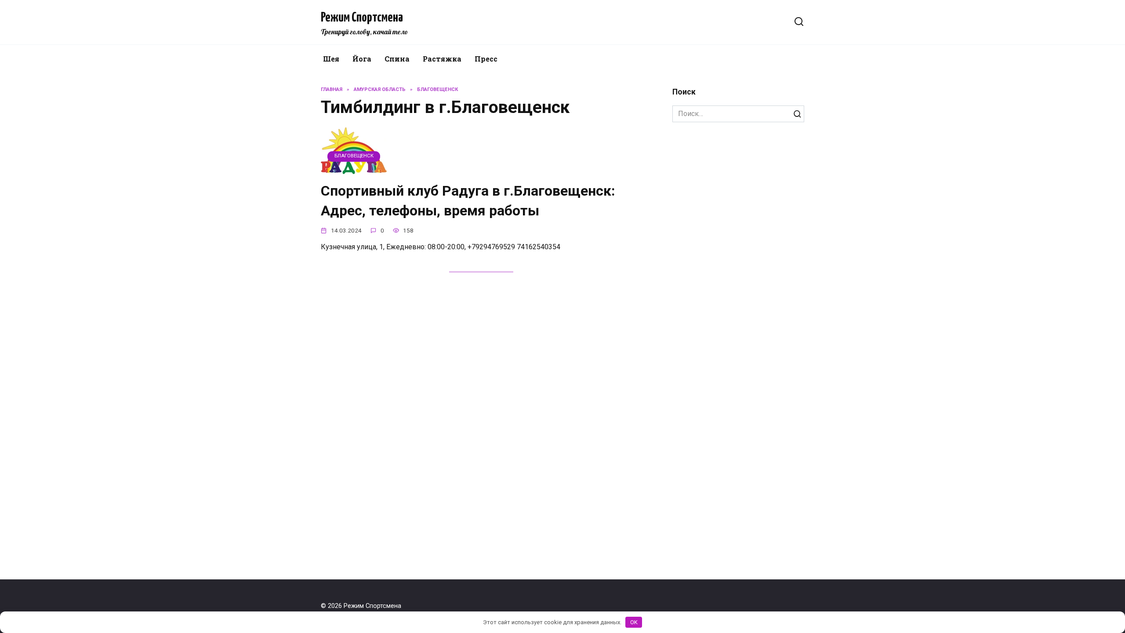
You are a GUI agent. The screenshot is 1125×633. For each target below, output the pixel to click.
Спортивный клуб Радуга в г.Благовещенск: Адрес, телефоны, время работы (468, 200)
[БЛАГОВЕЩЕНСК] (354, 168)
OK (634, 622)
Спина (397, 58)
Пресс (486, 58)
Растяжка (442, 58)
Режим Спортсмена (362, 17)
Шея (331, 58)
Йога (361, 58)
